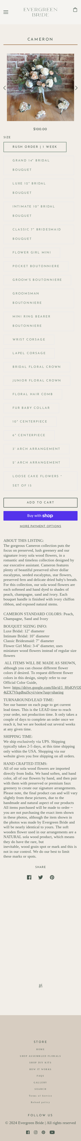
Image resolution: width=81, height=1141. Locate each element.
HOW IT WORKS (40, 1069)
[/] (40, 11)
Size (7, 137)
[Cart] (75, 9)
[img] (28, 1132)
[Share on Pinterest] (52, 877)
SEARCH (40, 1089)
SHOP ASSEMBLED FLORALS (40, 1056)
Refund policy (40, 1102)
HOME (40, 1049)
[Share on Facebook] (29, 877)
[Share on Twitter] (40, 877)
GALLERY (40, 1082)
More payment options (40, 526)
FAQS (40, 1076)
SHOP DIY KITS (40, 1062)
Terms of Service (40, 1096)
